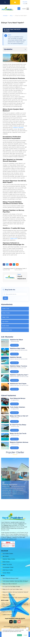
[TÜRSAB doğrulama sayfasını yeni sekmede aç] (8, 544)
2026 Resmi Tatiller (8, 570)
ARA (5, 298)
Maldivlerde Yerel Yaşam (18, 383)
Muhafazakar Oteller (8, 567)
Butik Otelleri (6, 562)
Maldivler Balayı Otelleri (9, 559)
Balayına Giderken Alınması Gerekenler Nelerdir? (19, 442)
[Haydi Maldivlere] (7, 8)
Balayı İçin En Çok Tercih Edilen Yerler (18, 433)
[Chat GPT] (11, 621)
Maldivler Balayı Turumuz (18, 366)
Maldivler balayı (5, 527)
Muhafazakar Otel (7, 330)
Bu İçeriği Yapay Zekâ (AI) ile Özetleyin (12, 30)
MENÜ (24, 8)
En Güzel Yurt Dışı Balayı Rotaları (18, 424)
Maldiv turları (13, 238)
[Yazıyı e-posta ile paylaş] (17, 264)
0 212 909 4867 (5, 609)
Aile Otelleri (5, 321)
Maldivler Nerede (15, 357)
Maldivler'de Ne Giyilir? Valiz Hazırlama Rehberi (15, 597)
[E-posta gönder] (15, 2)
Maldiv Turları (5, 308)
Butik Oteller (5, 325)
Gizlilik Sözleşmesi (7, 614)
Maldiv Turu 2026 (7, 564)
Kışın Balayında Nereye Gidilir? (17, 398)
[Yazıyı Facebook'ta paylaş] (4, 264)
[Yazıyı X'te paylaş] (7, 264)
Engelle (25, 635)
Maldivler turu (7, 525)
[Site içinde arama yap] (19, 8)
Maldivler (20, 523)
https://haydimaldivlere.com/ (8, 539)
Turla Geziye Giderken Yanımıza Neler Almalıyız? (18, 407)
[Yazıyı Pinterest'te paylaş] (10, 264)
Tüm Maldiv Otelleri (8, 553)
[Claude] (19, 621)
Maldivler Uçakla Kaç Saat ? (19, 374)
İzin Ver (19, 635)
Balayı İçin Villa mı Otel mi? (19, 416)
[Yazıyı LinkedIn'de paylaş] (14, 264)
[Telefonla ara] (5, 2)
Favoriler (25, 2)
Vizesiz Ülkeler (6, 573)
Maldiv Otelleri (6, 313)
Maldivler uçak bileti (18, 127)
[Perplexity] (15, 621)
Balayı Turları (5, 317)
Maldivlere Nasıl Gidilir (17, 348)
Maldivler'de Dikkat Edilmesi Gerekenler (17, 339)
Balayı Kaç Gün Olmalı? (9, 595)
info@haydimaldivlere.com (8, 611)
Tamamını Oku (14, 345)
